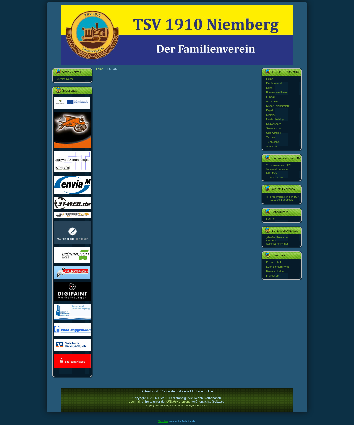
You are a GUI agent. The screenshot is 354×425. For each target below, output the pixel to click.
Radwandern (273, 123)
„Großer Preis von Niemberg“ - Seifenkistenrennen (277, 240)
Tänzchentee (276, 177)
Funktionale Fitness (277, 92)
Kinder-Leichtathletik (278, 105)
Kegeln (270, 110)
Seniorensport (274, 128)
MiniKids (271, 115)
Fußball (270, 96)
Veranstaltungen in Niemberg (277, 171)
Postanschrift (274, 262)
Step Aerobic (273, 132)
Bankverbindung (275, 271)
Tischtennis (273, 141)
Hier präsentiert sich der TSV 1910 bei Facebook (282, 198)
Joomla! (134, 401)
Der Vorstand (274, 83)
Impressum (272, 275)
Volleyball (271, 146)
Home (269, 78)
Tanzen (270, 137)
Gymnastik (272, 101)
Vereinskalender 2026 (278, 165)
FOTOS (270, 218)
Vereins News (65, 78)
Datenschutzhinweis (278, 266)
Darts (269, 87)
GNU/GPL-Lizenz (178, 401)
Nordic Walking (275, 119)
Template (163, 421)
